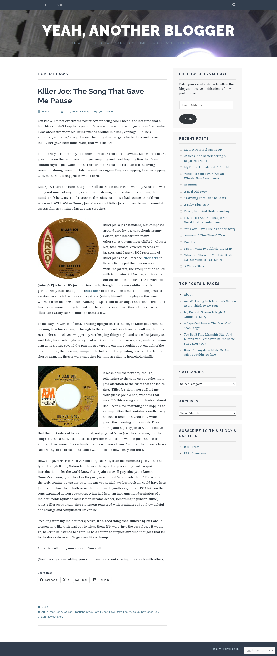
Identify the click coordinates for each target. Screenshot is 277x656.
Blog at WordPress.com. (224, 649)
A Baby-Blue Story (197, 204)
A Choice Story (194, 266)
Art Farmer (47, 611)
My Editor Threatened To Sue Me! (207, 167)
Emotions (79, 611)
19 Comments (106, 111)
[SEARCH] (234, 5)
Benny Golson (64, 611)
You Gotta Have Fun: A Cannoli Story (209, 229)
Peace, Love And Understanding (207, 211)
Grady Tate (92, 611)
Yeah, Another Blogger (138, 30)
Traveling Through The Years (205, 198)
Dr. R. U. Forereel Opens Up (203, 149)
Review (51, 616)
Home (45, 5)
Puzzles (189, 242)
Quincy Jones (145, 611)
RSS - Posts (191, 447)
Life (125, 611)
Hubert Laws (107, 611)
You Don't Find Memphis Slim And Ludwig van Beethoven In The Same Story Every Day (209, 338)
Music (44, 607)
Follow (187, 119)
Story (60, 616)
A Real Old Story (195, 191)
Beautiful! (191, 185)
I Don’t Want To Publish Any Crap (208, 248)
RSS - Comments (195, 453)
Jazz (119, 611)
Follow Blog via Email (204, 74)
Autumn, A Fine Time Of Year (204, 235)
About (61, 5)
